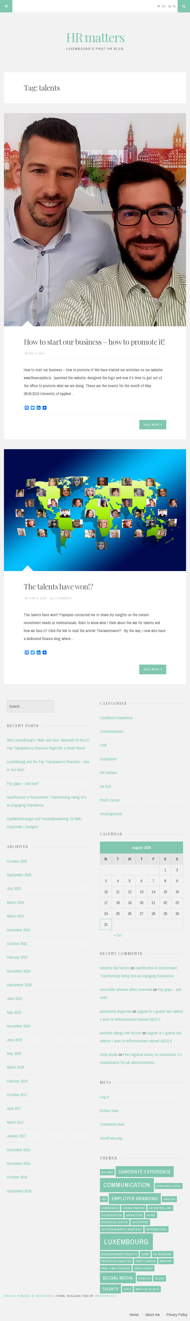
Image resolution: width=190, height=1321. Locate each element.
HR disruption (111, 1215)
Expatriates (108, 759)
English (169, 1199)
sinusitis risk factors (115, 968)
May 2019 (14, 1012)
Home (134, 1314)
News (145, 1254)
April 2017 (14, 1108)
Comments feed (112, 1124)
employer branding (135, 1198)
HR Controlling (160, 1208)
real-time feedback (115, 1268)
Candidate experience (145, 1171)
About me (152, 1314)
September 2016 (19, 1191)
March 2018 (15, 1067)
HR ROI (105, 786)
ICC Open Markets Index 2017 (121, 1229)
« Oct (118, 935)
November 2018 (18, 1026)
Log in (104, 1097)
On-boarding (162, 1254)
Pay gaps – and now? (23, 783)
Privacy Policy (177, 1314)
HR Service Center (114, 1222)
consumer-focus (168, 1186)
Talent (160, 1278)
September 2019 (19, 984)
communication (126, 1185)
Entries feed (109, 1110)
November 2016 (18, 1163)
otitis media (109, 1054)
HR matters (95, 37)
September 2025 (19, 875)
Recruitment (143, 1268)
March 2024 (15, 902)
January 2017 (16, 1136)
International (156, 1229)
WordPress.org (111, 1138)
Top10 (127, 1289)
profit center (146, 1261)
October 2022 (17, 943)
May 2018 (14, 1053)
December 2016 (18, 1149)
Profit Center (110, 800)
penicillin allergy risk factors (120, 1033)
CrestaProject (105, 1296)
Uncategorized (111, 813)
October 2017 (17, 1094)
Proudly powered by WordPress (28, 1296)
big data (107, 1172)
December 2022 (18, 930)
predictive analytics (116, 1261)
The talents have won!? (58, 586)
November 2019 (18, 971)
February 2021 (17, 957)
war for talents (147, 1289)
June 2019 (14, 998)
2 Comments (63, 598)
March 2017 (15, 1122)
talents (110, 1288)
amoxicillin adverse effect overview (126, 989)
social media (118, 1278)
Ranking (166, 1261)
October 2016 (17, 1177)
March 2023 (15, 916)
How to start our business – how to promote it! (94, 342)
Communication (111, 731)
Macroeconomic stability (119, 1254)
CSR (103, 745)
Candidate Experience (116, 717)
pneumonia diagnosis (115, 1011)
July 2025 (14, 888)
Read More (151, 424)
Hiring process (134, 1208)
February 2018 (17, 1081)
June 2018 (14, 1040)
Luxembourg (126, 1242)
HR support (140, 1222)
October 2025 (17, 861)
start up (144, 1278)
